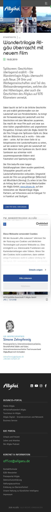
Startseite (9, 37)
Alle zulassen (25, 278)
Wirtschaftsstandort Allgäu (14, 409)
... (19, 37)
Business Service (10, 420)
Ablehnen (25, 286)
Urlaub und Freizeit (11, 437)
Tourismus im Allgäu (12, 413)
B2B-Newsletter (10, 472)
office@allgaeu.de (16, 461)
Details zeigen (36, 270)
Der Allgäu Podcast (11, 444)
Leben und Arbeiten (11, 440)
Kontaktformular (10, 469)
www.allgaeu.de (27, 186)
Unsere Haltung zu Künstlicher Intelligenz (21, 491)
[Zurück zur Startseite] (25, 9)
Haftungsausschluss (11, 483)
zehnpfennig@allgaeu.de (13, 357)
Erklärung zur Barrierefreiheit (15, 487)
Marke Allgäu (9, 406)
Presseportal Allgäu (11, 476)
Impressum (8, 494)
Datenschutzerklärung (12, 480)
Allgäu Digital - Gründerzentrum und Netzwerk (23, 417)
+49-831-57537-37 (11, 359)
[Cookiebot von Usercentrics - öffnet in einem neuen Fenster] (36, 224)
